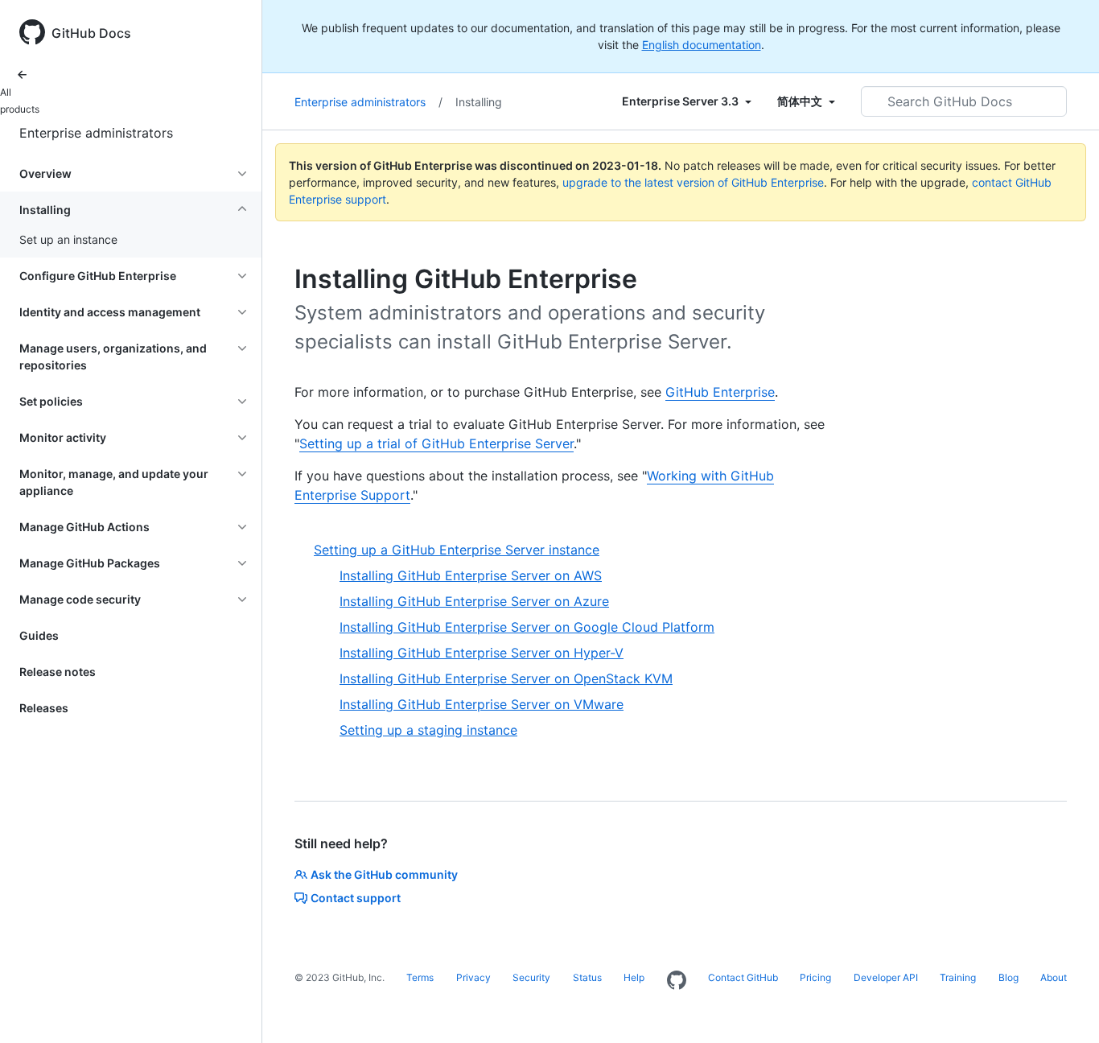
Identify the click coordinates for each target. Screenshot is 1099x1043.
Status (587, 977)
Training (958, 977)
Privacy (473, 977)
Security (531, 977)
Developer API (886, 977)
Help (634, 977)
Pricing (815, 977)
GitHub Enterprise (720, 392)
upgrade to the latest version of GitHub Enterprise (693, 182)
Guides (39, 635)
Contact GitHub (743, 977)
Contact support (356, 898)
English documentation (701, 45)
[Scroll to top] (1064, 1007)
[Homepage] (676, 981)
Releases (43, 708)
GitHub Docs (91, 33)
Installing (478, 102)
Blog (1008, 977)
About (1053, 977)
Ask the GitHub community (384, 874)
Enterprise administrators (96, 133)
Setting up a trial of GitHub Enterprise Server (436, 443)
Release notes (57, 671)
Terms (420, 977)
